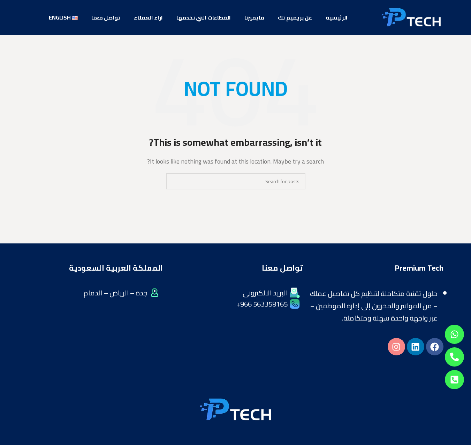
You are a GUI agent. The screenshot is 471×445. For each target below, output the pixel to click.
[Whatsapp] (454, 334)
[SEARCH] (174, 181)
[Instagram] (396, 346)
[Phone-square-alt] (454, 379)
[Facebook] (434, 346)
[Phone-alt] (454, 357)
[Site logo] (411, 17)
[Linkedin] (415, 346)
